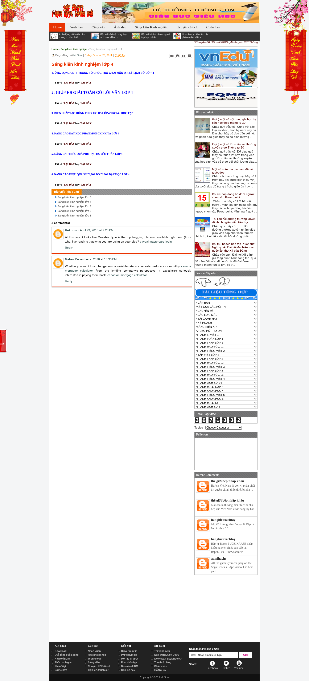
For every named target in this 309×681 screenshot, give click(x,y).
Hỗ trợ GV (160, 670)
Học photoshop (97, 654)
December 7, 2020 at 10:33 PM (96, 259)
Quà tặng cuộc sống (66, 654)
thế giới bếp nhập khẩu (227, 481)
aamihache (218, 558)
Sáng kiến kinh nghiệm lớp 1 (74, 215)
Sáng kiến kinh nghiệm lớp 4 (74, 201)
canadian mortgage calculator (127, 275)
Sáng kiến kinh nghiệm (74, 49)
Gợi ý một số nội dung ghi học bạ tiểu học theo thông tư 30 (234, 121)
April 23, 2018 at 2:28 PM (97, 230)
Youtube (239, 668)
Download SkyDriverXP (168, 658)
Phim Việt (60, 666)
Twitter (226, 668)
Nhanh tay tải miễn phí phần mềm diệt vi (195, 36)
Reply (69, 247)
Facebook (212, 668)
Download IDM (129, 666)
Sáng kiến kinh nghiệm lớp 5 (74, 197)
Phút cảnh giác (63, 662)
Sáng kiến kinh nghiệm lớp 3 (74, 206)
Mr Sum (165, 677)
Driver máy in (129, 651)
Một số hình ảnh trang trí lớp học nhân (155, 36)
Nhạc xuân (94, 651)
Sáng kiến (94, 662)
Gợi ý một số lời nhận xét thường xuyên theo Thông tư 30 (234, 145)
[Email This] (172, 56)
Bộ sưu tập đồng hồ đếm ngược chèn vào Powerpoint (233, 195)
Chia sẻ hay (128, 670)
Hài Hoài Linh (62, 658)
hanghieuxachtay (223, 520)
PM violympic (129, 654)
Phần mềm (160, 666)
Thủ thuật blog (162, 662)
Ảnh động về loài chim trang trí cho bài (72, 36)
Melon (69, 259)
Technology (95, 658)
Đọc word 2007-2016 (166, 654)
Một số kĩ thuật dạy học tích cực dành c (113, 36)
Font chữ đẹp (129, 662)
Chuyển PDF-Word (99, 666)
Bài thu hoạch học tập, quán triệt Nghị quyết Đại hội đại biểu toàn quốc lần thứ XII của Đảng (233, 247)
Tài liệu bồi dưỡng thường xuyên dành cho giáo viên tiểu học (234, 220)
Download (60, 651)
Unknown (72, 230)
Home (55, 49)
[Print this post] (178, 56)
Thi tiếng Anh (162, 651)
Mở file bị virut (129, 658)
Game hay (61, 670)
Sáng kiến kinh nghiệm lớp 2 (74, 211)
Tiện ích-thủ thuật (98, 670)
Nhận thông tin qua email (204, 649)
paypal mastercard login (156, 241)
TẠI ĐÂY (69, 82)
